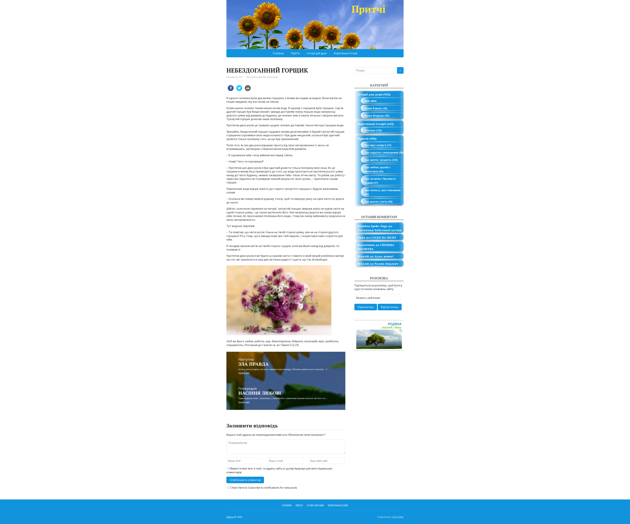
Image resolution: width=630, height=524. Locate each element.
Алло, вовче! (383, 256)
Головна (278, 53)
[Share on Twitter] (239, 90)
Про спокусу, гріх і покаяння (382, 190)
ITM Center (398, 516)
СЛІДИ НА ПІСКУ (383, 237)
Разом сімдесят (386, 264)
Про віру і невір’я (375, 145)
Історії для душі (317, 53)
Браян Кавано (373, 108)
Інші (367, 101)
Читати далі (244, 373)
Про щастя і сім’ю (375, 201)
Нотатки (369, 130)
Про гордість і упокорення (381, 152)
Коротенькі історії (345, 53)
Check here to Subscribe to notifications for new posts (263, 487)
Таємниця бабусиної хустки (379, 230)
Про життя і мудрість (377, 159)
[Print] (248, 90)
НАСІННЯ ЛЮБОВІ (259, 393)
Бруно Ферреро (374, 115)
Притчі (369, 9)
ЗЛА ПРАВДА (253, 364)
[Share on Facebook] (231, 90)
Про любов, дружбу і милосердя (262, 77)
